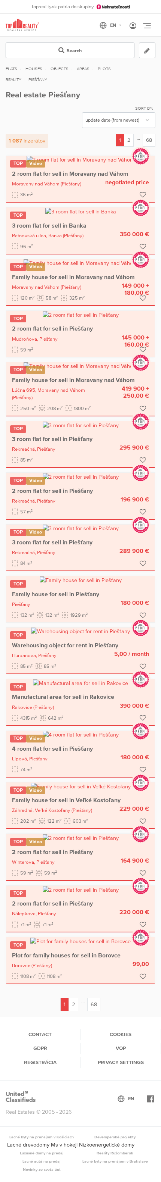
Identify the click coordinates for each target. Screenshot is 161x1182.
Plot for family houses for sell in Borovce (66, 955)
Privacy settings (121, 1062)
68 (149, 140)
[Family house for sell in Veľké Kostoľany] (81, 786)
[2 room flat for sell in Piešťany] (81, 315)
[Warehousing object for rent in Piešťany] (80, 631)
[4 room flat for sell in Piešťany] (81, 735)
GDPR (40, 1048)
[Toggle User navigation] (133, 26)
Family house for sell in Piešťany (55, 594)
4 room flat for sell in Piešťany (52, 748)
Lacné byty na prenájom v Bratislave (115, 1161)
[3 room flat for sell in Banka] (80, 211)
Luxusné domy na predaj (42, 1153)
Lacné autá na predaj (41, 1161)
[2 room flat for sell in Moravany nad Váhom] (80, 160)
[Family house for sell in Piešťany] (81, 580)
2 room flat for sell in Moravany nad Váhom (70, 173)
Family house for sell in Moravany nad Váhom (73, 276)
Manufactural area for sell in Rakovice (63, 696)
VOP (121, 1048)
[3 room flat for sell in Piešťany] (81, 425)
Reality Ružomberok (115, 1153)
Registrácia (40, 1062)
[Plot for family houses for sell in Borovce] (80, 941)
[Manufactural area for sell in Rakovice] (80, 683)
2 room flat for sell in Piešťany (52, 328)
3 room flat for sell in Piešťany (52, 438)
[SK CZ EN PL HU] (114, 25)
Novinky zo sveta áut (42, 1169)
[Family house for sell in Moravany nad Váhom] (80, 263)
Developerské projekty (115, 1137)
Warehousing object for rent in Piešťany (65, 645)
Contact (40, 1034)
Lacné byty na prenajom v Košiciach (41, 1137)
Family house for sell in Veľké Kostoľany (66, 800)
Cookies (120, 1034)
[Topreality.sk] (22, 25)
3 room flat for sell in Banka (49, 225)
